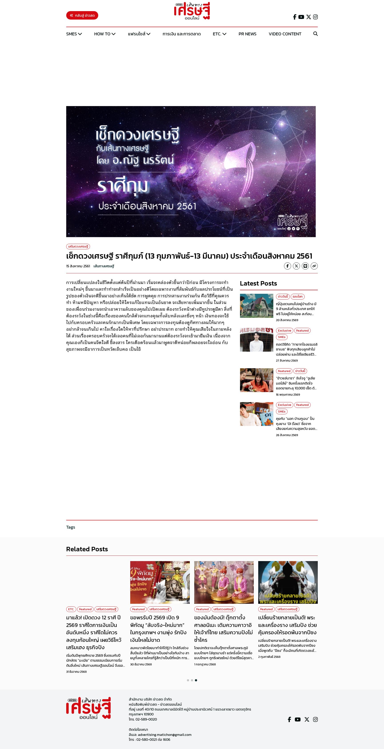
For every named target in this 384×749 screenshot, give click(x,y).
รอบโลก (298, 296)
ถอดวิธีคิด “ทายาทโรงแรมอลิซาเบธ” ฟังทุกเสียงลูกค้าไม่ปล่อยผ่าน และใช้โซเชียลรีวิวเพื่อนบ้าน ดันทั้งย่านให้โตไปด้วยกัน (297, 354)
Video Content (285, 33)
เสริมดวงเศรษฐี (78, 246)
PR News (247, 33)
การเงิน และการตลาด (182, 33)
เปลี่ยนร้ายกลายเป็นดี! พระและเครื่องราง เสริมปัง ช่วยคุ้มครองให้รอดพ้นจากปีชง (287, 625)
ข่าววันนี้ (283, 296)
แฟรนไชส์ (136, 33)
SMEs (71, 33)
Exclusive (284, 330)
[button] (188, 680)
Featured (302, 330)
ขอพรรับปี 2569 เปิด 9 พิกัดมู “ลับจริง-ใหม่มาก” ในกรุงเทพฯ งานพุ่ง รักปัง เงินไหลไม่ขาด (158, 629)
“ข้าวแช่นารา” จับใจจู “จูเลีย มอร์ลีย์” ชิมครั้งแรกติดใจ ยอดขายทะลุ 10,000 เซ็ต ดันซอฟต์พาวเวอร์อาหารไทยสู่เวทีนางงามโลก (296, 388)
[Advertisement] (192, 72)
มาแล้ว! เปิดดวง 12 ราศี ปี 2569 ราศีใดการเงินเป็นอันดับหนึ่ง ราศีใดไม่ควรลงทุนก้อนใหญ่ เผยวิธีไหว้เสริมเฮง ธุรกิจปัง (93, 632)
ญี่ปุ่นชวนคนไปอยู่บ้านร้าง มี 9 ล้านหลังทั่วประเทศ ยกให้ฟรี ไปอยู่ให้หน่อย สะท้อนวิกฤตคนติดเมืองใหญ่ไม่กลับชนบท (297, 313)
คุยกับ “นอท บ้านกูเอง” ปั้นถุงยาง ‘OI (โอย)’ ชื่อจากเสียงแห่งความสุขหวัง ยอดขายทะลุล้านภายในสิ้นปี (295, 426)
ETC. (217, 33)
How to (102, 33)
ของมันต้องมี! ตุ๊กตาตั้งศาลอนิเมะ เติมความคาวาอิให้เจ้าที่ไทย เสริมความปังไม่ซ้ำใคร (223, 629)
